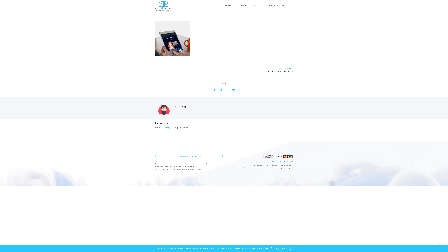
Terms (286, 161)
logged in (170, 128)
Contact (279, 161)
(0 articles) (190, 107)
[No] (445, 248)
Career (272, 161)
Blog (291, 161)
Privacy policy (284, 248)
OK (274, 248)
